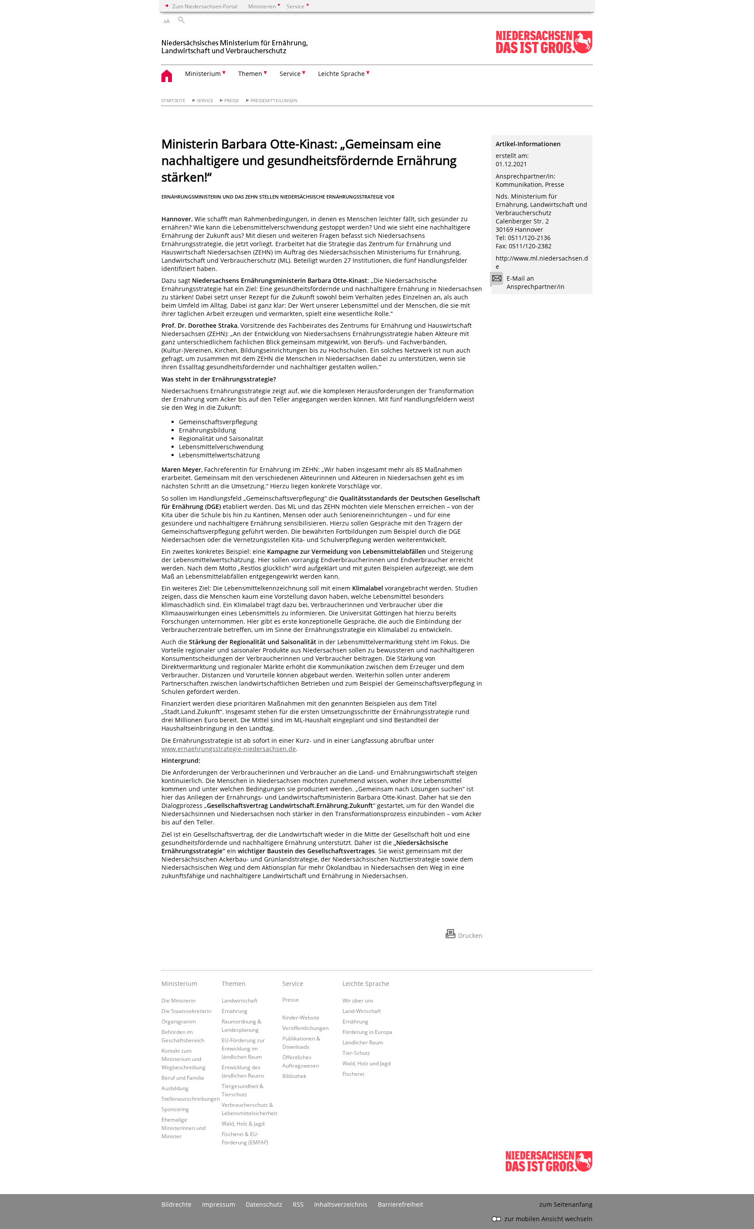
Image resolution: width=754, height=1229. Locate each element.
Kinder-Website (300, 1017)
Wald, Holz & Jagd (243, 1123)
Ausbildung (174, 1088)
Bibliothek (294, 1075)
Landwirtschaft (239, 1000)
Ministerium (179, 983)
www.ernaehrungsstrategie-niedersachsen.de (228, 749)
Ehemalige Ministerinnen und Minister (183, 1128)
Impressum (218, 1204)
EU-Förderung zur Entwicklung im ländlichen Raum (243, 1048)
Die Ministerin (178, 1000)
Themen (234, 983)
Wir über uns (358, 1000)
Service (205, 100)
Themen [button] (250, 73)
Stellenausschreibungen (190, 1098)
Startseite (173, 100)
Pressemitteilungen (274, 100)
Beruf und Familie (182, 1077)
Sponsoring (175, 1108)
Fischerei (353, 1073)
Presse (231, 100)
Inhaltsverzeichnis (340, 1204)
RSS (298, 1204)
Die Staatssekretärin (186, 1010)
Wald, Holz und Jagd (367, 1063)
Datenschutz (264, 1204)
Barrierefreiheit (400, 1204)
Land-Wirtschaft (362, 1010)
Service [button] (290, 73)
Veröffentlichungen (305, 1027)
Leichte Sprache (366, 983)
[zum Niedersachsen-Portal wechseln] (544, 52)
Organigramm (178, 1021)
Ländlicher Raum (363, 1042)
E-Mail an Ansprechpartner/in (536, 282)
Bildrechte (176, 1204)
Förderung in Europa (367, 1031)
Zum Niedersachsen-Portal (204, 6)
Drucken (470, 935)
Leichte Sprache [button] (341, 73)
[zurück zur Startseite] (235, 43)
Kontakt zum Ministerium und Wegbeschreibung (183, 1059)
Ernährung (234, 1010)
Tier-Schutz (356, 1052)
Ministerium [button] (203, 73)
